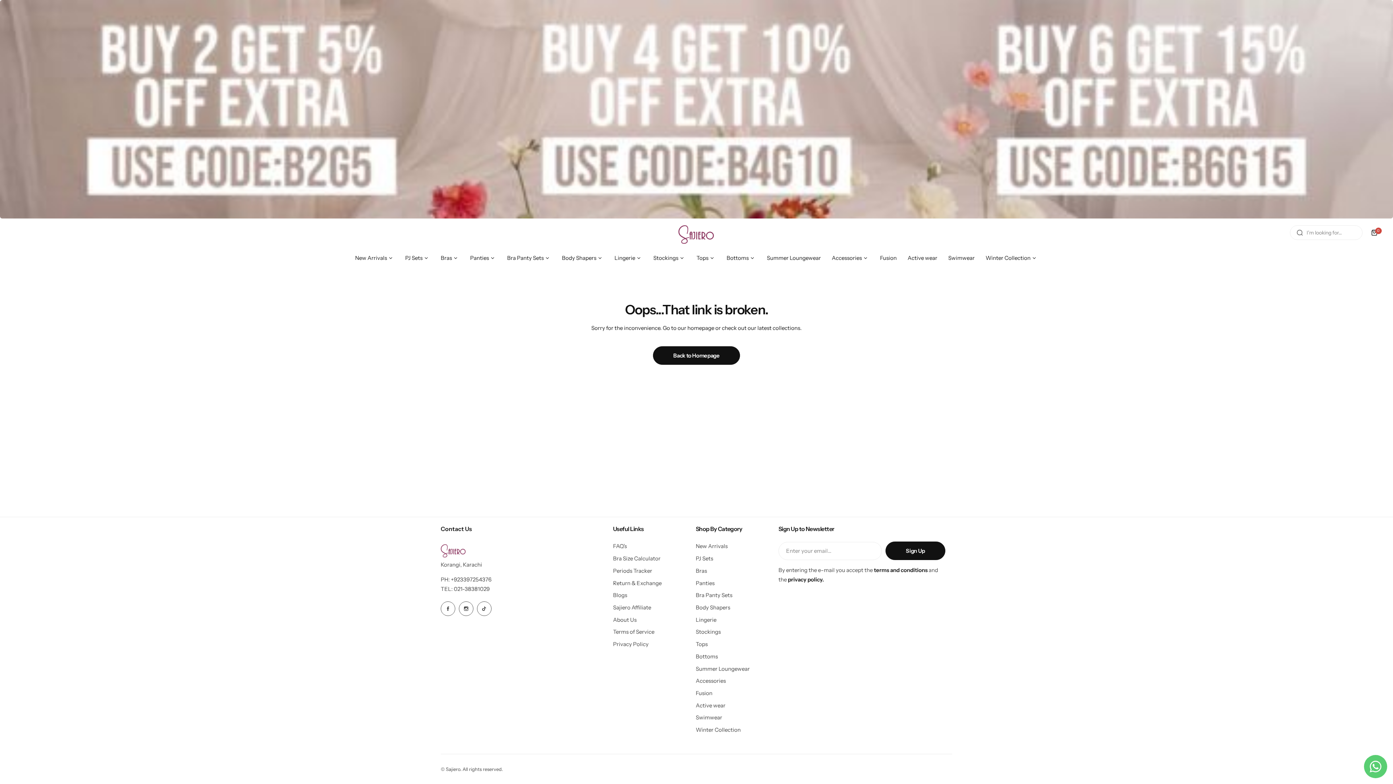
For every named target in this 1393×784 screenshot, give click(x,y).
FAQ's (620, 546)
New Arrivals (712, 546)
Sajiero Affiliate (632, 607)
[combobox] (1326, 232)
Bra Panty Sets (714, 595)
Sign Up (915, 550)
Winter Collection (718, 729)
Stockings (708, 631)
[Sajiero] (696, 232)
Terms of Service (633, 631)
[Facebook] (448, 608)
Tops (702, 644)
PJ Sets (704, 558)
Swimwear (709, 717)
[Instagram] (466, 608)
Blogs (620, 595)
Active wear (711, 705)
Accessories (711, 680)
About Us (625, 619)
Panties (705, 583)
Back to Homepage (696, 355)
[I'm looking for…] (1300, 232)
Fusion (704, 693)
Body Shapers (713, 607)
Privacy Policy (631, 644)
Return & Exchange (637, 583)
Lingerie (706, 619)
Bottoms (707, 656)
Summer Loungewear (723, 668)
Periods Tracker (632, 570)
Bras (701, 570)
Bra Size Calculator (637, 558)
